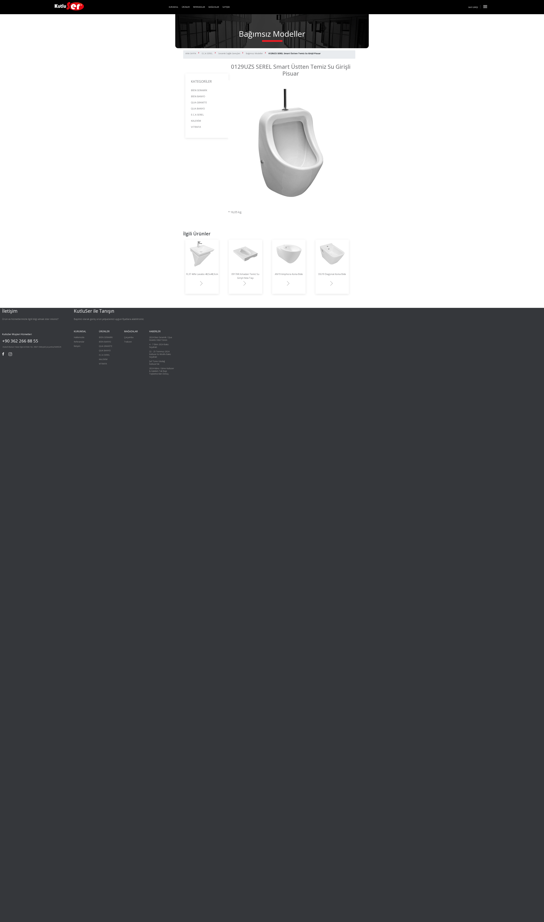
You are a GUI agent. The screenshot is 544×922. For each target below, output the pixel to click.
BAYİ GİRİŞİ (473, 7)
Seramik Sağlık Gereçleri (229, 53)
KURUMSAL (173, 7)
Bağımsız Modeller (254, 53)
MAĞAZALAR (214, 7)
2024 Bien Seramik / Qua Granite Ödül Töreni (160, 338)
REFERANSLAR (199, 7)
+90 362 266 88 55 (20, 341)
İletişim (77, 346)
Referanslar (79, 341)
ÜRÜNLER (186, 7)
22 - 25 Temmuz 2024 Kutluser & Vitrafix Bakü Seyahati (160, 354)
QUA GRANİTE (199, 102)
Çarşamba (128, 337)
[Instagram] (9, 353)
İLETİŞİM (226, 7)
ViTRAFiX (196, 126)
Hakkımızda (79, 337)
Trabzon (128, 341)
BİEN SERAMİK (199, 90)
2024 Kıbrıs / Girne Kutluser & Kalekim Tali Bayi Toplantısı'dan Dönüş (161, 371)
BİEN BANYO (198, 96)
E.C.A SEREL (207, 53)
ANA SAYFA (190, 53)
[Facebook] (3, 353)
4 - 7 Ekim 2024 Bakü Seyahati (159, 345)
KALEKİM (196, 120)
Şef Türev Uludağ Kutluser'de (157, 362)
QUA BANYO (198, 108)
